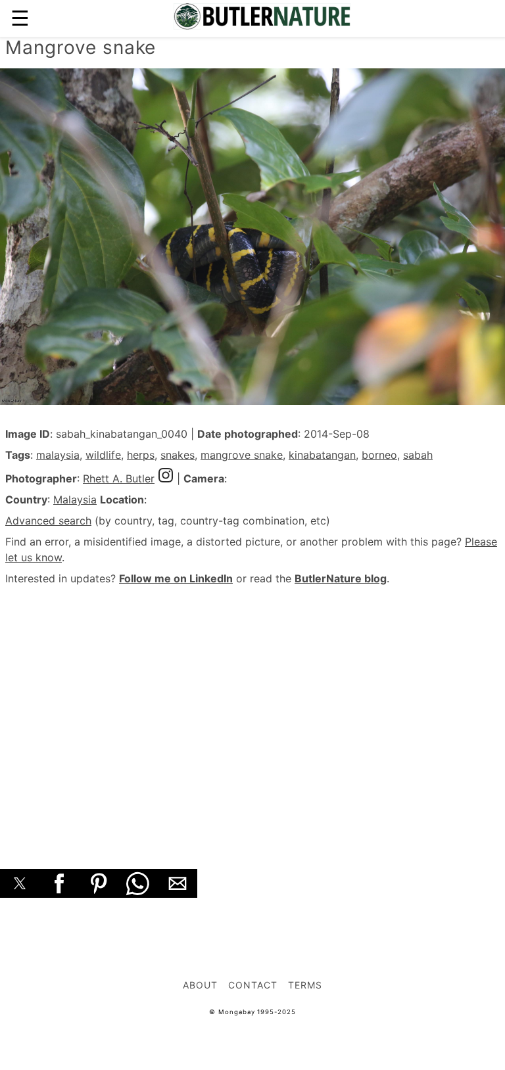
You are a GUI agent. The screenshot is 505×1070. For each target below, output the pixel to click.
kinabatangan (322, 454)
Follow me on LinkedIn (176, 578)
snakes (177, 454)
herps (141, 454)
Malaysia (75, 499)
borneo (379, 454)
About (200, 984)
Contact (252, 984)
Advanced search (48, 520)
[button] (19, 883)
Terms (305, 984)
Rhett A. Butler (119, 478)
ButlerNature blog (341, 578)
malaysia (58, 454)
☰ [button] (20, 18)
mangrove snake (242, 454)
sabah (418, 454)
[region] (252, 712)
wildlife (103, 454)
